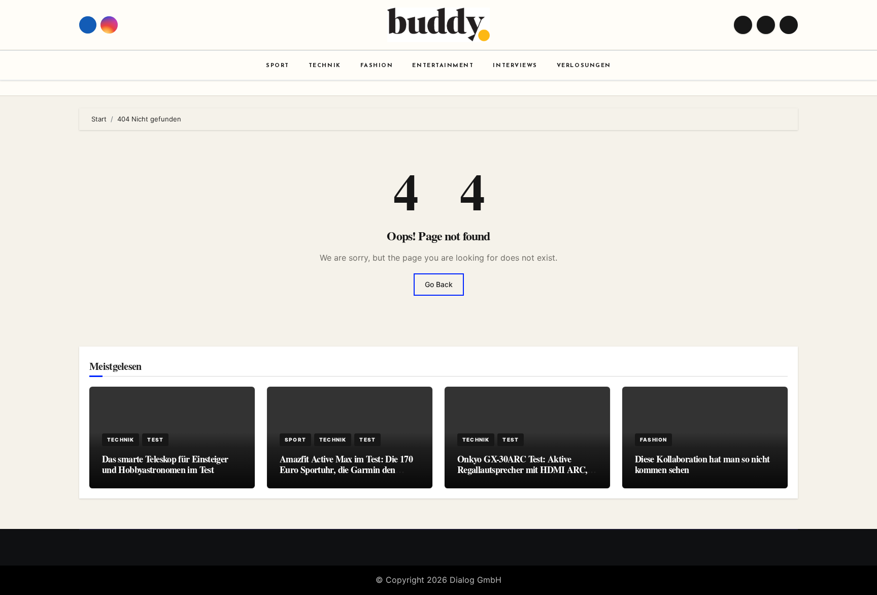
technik (120, 439)
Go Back (439, 284)
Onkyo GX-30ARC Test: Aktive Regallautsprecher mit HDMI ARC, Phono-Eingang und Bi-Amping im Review (522, 475)
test (155, 439)
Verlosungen (584, 66)
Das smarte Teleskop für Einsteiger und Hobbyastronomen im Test (165, 464)
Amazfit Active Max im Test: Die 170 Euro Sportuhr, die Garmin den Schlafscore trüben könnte (346, 469)
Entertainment (443, 66)
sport (295, 439)
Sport (277, 66)
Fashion (376, 66)
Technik (325, 66)
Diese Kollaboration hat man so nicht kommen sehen (702, 464)
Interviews (515, 66)
